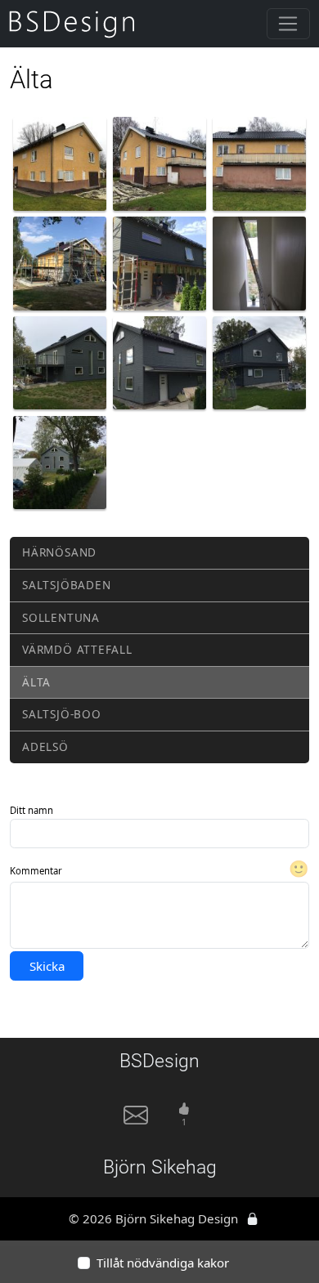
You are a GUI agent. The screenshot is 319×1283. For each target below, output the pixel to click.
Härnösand (59, 552)
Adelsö (45, 746)
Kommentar (36, 871)
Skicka (47, 966)
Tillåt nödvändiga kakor (163, 1262)
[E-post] (136, 1121)
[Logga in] (252, 1218)
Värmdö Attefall (77, 649)
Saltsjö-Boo (61, 714)
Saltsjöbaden (66, 584)
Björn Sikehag (160, 1167)
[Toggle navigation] (288, 23)
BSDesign (159, 1061)
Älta (36, 682)
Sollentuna (61, 617)
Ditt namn (31, 810)
